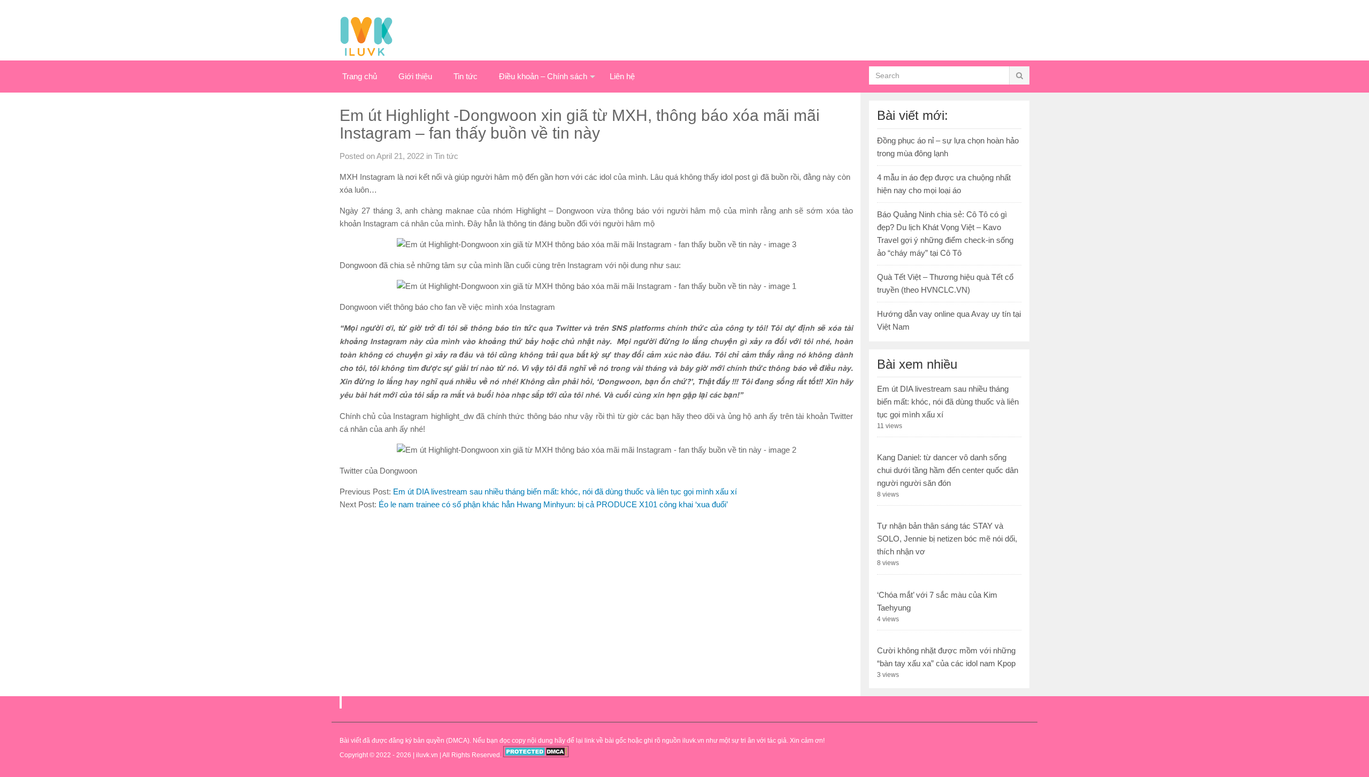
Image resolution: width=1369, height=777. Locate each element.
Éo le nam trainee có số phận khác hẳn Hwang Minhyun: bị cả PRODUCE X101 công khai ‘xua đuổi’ (553, 504)
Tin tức (465, 76)
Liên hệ (622, 76)
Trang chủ (359, 76)
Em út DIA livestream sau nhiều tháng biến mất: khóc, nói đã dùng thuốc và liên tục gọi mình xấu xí (565, 491)
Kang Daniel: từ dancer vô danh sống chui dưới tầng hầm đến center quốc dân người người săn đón (947, 470)
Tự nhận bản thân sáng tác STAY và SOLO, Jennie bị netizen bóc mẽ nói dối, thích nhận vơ (947, 538)
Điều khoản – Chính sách (543, 76)
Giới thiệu (415, 76)
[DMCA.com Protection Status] (536, 755)
